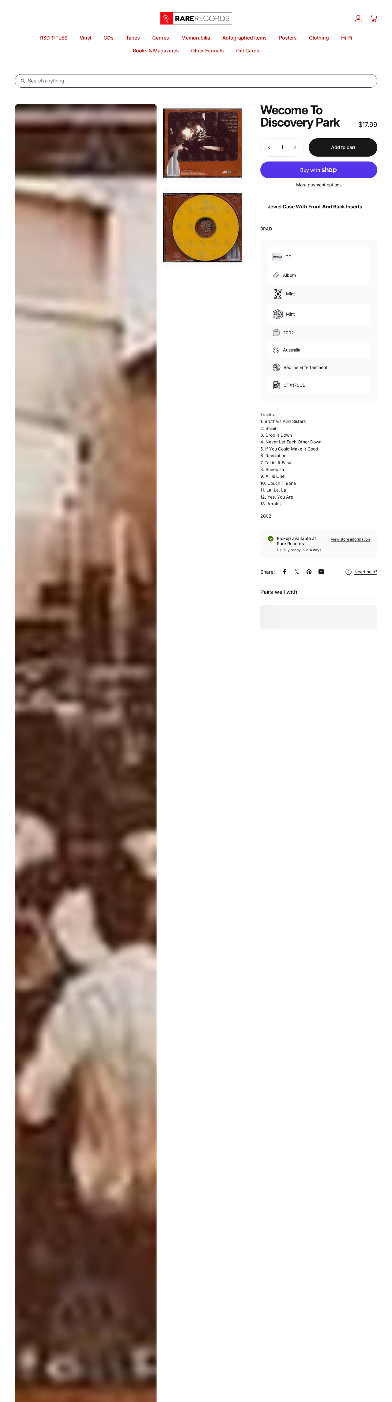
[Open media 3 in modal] (202, 227)
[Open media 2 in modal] (202, 143)
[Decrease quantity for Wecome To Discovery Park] (268, 147)
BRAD (266, 228)
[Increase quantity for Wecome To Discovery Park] (296, 147)
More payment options (318, 184)
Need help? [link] (365, 571)
